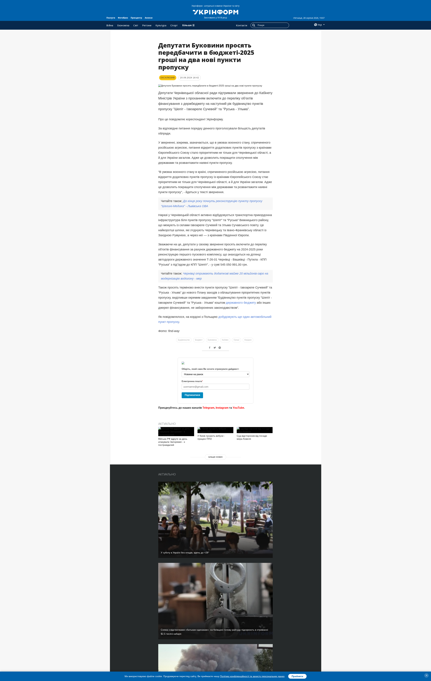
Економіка (123, 25)
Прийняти (297, 676)
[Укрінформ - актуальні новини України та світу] (215, 12)
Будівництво (184, 340)
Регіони (146, 25)
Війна (109, 25)
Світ (135, 25)
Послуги (110, 17)
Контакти (241, 25)
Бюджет (199, 340)
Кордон (248, 340)
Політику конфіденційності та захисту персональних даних (252, 676)
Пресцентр (136, 17)
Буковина (212, 340)
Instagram (222, 407)
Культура (161, 25)
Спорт (174, 25)
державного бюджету (241, 302)
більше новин (215, 457)
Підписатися (192, 395)
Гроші (236, 340)
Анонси (149, 17)
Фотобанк (123, 17)
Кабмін (225, 340)
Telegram (208, 407)
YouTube (238, 407)
